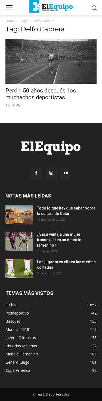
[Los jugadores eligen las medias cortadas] (19, 268)
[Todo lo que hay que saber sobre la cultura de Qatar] (19, 215)
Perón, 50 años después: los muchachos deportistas (40, 94)
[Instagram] (51, 172)
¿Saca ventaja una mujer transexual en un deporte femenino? (59, 239)
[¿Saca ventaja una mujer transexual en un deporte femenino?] (19, 241)
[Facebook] (36, 173)
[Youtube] (65, 173)
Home (10, 21)
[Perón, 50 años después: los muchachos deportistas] (51, 61)
